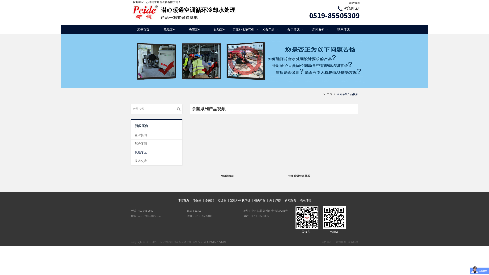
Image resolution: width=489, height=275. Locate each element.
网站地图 (354, 3)
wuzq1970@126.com (149, 216)
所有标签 (353, 242)
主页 (329, 94)
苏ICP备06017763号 (215, 242)
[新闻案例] (244, 61)
